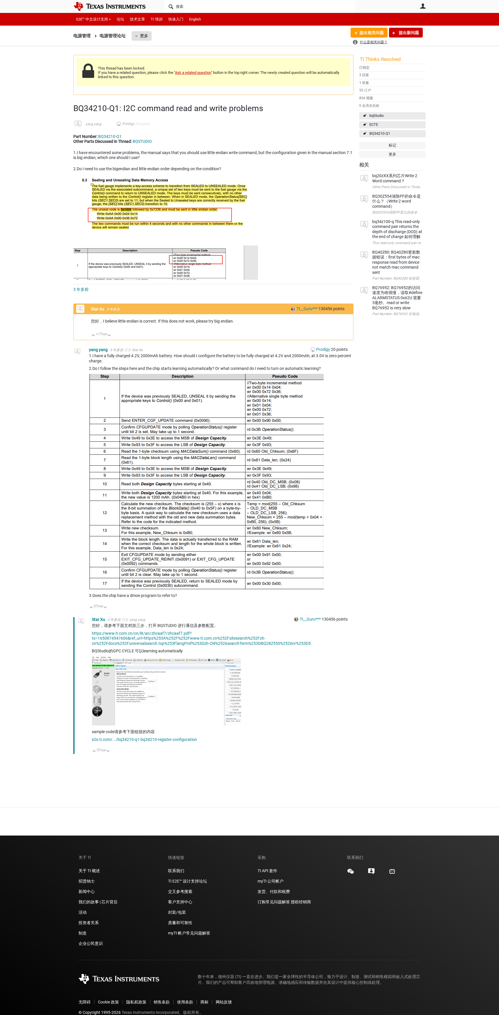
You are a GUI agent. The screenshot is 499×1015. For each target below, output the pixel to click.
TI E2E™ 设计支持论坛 (187, 881)
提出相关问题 (372, 32)
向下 (109, 335)
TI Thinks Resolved (380, 59)
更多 (144, 35)
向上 (93, 335)
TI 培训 (157, 19)
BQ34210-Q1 (379, 133)
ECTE (373, 124)
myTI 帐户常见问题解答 (189, 933)
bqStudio (376, 115)
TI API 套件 (267, 870)
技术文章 (137, 19)
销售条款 (162, 1002)
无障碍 (85, 1002)
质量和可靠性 (180, 922)
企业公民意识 (91, 943)
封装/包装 (177, 912)
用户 (423, 6)
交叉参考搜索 (180, 891)
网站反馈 (224, 1002)
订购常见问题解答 (274, 902)
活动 (83, 912)
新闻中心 (87, 891)
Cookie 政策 (108, 1002)
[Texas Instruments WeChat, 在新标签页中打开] (350, 873)
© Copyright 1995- (100, 1012)
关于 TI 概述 (89, 870)
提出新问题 (408, 32)
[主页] (113, 6)
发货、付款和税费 (274, 891)
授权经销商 (301, 902)
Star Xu (98, 309)
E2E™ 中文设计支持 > (93, 19)
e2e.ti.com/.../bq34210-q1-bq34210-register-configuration (144, 739)
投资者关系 (89, 922)
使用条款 (185, 1002)
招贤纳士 (87, 881)
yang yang (93, 124)
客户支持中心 (180, 902)
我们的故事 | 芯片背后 (98, 902)
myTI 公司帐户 (271, 881)
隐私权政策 (136, 1002)
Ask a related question (193, 72)
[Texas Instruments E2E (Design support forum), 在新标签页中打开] (371, 873)
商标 (204, 1002)
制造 (83, 933)
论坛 (120, 19)
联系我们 (176, 870)
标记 (392, 145)
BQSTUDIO (142, 141)
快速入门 (175, 19)
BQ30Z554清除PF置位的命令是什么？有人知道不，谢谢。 (417, 212)
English (195, 19)
